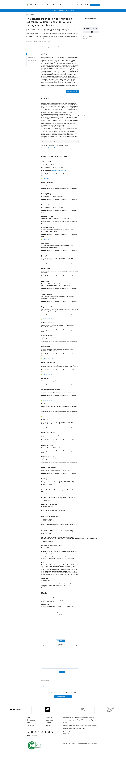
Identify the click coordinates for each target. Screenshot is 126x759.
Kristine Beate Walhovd (61, 31)
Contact (29, 723)
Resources (47, 723)
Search (78, 5)
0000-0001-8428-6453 (48, 374)
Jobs (28, 719)
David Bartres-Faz (66, 29)
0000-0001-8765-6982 (48, 239)
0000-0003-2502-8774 (48, 179)
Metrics (29, 65)
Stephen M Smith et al (46, 146)
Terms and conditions (32, 725)
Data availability (31, 57)
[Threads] (49, 732)
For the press (48, 722)
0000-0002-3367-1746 (48, 416)
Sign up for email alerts (63, 696)
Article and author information (32, 61)
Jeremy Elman (43, 31)
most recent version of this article (66, 10)
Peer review (61, 47)
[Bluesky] (28, 732)
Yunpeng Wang (50, 29)
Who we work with (31, 720)
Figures (52, 47)
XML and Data (48, 725)
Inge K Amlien (58, 29)
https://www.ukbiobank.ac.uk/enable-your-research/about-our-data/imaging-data (53, 147)
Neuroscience (29, 16)
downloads (92, 37)
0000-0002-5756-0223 (48, 400)
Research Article (30, 14)
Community (56, 5)
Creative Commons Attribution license (87, 743)
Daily (58, 640)
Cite (96, 28)
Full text (43, 47)
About (61, 5)
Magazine (49, 5)
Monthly (62, 640)
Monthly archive (49, 720)
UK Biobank (59, 146)
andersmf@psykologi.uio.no (59, 170)
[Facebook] (52, 732)
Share (87, 32)
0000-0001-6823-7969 (48, 359)
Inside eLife (47, 719)
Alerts (85, 5)
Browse (44, 5)
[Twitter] (35, 732)
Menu (36, 5)
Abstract (29, 54)
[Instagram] (42, 732)
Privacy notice (63, 699)
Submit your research (94, 4)
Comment (96, 32)
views (85, 37)
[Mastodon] (39, 732)
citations (85, 38)
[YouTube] (45, 732)
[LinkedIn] (32, 732)
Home (39, 5)
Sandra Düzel (36, 31)
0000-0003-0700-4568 (48, 319)
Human (42, 686)
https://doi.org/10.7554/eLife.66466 (41, 41)
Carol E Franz (50, 31)
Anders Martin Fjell (31, 29)
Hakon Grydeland (41, 29)
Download (88, 28)
